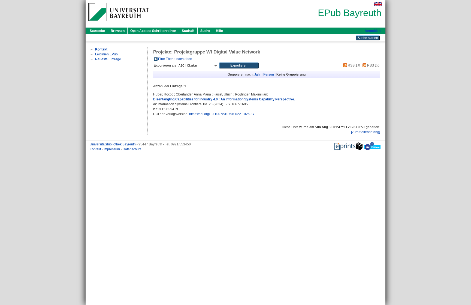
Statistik (188, 31)
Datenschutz (132, 149)
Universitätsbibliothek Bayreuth (113, 144)
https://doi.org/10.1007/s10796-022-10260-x (221, 114)
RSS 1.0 (353, 65)
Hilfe (219, 31)
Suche (205, 31)
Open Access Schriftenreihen (153, 31)
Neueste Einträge (108, 59)
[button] (239, 65)
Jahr (257, 74)
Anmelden (373, 31)
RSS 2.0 (372, 65)
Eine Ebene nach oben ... (176, 59)
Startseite (97, 31)
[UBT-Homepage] (118, 23)
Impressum (112, 149)
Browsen (118, 31)
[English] (378, 4)
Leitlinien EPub (106, 54)
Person (268, 74)
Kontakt (96, 149)
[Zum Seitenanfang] (365, 132)
